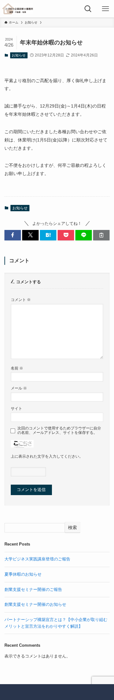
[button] (12, 235)
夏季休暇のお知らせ (22, 574)
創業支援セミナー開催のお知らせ (35, 604)
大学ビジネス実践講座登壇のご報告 (37, 559)
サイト (16, 408)
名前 (17, 368)
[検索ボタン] (88, 8)
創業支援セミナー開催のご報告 (33, 589)
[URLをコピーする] (101, 235)
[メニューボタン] (105, 8)
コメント (21, 300)
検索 (72, 527)
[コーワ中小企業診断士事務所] (17, 8)
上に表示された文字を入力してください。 (47, 456)
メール (19, 388)
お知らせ (19, 55)
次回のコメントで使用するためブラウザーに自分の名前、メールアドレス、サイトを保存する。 (59, 430)
